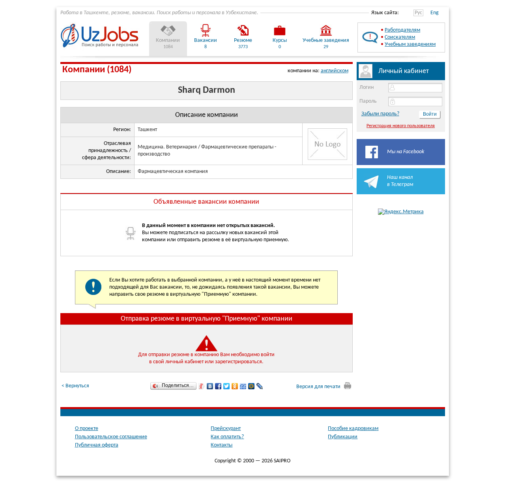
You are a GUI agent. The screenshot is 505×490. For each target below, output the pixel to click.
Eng (434, 13)
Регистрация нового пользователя (401, 126)
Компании (168, 40)
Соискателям (400, 37)
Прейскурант (226, 429)
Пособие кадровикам (353, 429)
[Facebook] (218, 386)
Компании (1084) (96, 70)
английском (334, 71)
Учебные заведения (326, 40)
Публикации (342, 437)
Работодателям (402, 30)
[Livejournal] (260, 386)
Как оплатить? (227, 437)
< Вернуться (75, 386)
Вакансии (205, 40)
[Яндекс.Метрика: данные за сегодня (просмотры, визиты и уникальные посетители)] (401, 212)
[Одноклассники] (235, 386)
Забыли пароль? (380, 114)
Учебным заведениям (410, 44)
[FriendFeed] (243, 386)
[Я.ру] (202, 386)
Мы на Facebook (405, 152)
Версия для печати (319, 387)
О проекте (86, 429)
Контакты (221, 445)
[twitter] (227, 386)
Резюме (243, 40)
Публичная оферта (96, 445)
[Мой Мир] (251, 386)
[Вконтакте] (210, 386)
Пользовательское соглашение (111, 437)
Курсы (280, 40)
